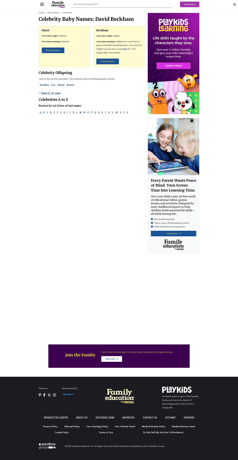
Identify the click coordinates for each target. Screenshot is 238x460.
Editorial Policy (72, 426)
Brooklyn (44, 85)
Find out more (53, 50)
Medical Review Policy (153, 426)
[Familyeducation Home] (119, 396)
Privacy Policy (50, 426)
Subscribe (110, 359)
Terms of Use (106, 432)
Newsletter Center (56, 417)
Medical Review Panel (183, 426)
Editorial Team (105, 417)
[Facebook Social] (44, 395)
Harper (61, 85)
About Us (81, 417)
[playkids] (173, 63)
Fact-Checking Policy (97, 426)
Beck (125, 49)
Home (42, 12)
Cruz (53, 85)
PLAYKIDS (189, 417)
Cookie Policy (62, 432)
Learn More (172, 233)
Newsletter (189, 4)
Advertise (128, 417)
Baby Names (53, 12)
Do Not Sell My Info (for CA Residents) (163, 432)
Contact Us (150, 417)
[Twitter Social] (49, 395)
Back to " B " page (50, 93)
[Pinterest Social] (40, 395)
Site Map (170, 417)
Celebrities (67, 12)
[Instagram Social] (54, 395)
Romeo (70, 85)
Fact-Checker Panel (125, 426)
